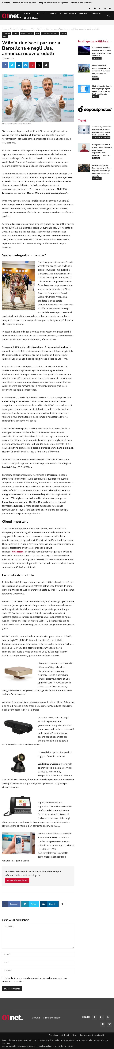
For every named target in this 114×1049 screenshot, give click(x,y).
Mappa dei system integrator (53, 2)
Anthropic (97, 178)
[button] (108, 15)
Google (96, 158)
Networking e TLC (27, 29)
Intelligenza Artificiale (101, 137)
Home (4, 29)
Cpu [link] (40, 682)
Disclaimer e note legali (59, 1035)
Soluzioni (69, 13)
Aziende (94, 13)
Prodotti (54, 13)
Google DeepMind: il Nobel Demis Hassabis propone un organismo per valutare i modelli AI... (102, 150)
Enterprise (6, 33)
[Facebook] (89, 8)
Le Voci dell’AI (31, 18)
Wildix (5, 37)
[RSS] (99, 8)
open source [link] (67, 601)
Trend (82, 121)
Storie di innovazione (81, 2)
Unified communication (50, 33)
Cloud (37, 13)
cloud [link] (66, 347)
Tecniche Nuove (52, 1017)
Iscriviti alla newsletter (24, 2)
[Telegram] (104, 8)
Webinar (83, 13)
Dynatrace (97, 58)
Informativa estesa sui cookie (92, 1035)
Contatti (6, 2)
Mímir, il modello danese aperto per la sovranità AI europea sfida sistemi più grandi (101, 70)
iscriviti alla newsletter (17, 880)
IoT (44, 13)
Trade (37, 33)
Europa (95, 79)
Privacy (74, 1035)
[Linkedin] (94, 8)
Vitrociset (17, 551)
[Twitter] (109, 8)
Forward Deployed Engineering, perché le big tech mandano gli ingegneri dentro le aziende (101, 170)
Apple (27, 13)
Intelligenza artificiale (93, 41)
